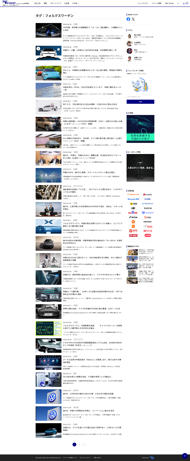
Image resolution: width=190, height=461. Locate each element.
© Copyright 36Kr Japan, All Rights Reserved (48, 457)
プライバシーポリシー (85, 457)
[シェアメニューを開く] (185, 456)
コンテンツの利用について (70, 457)
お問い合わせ (97, 457)
